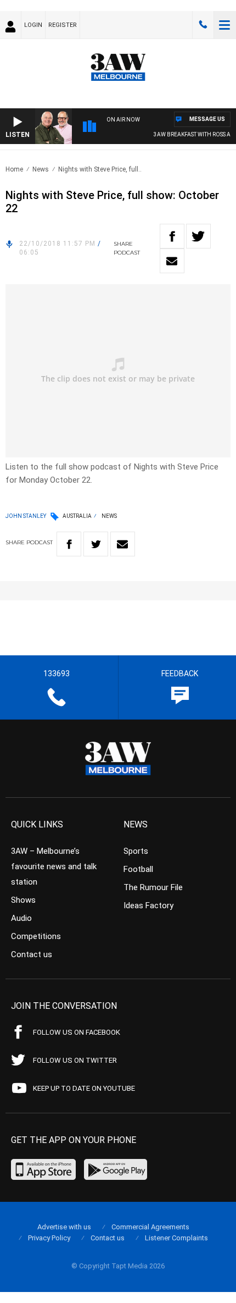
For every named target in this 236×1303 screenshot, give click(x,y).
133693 (203, 24)
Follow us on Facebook (76, 1032)
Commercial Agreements (150, 1227)
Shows (23, 900)
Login (33, 25)
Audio (21, 918)
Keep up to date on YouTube (84, 1088)
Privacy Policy (49, 1238)
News (40, 169)
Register (62, 25)
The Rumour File (153, 887)
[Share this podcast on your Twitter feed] (198, 236)
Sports (135, 851)
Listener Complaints (176, 1238)
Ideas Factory (148, 905)
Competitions (36, 936)
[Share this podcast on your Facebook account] (172, 236)
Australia (77, 516)
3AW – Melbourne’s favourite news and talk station (54, 866)
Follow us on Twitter (75, 1060)
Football (138, 869)
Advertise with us (64, 1227)
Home (14, 169)
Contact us (31, 954)
